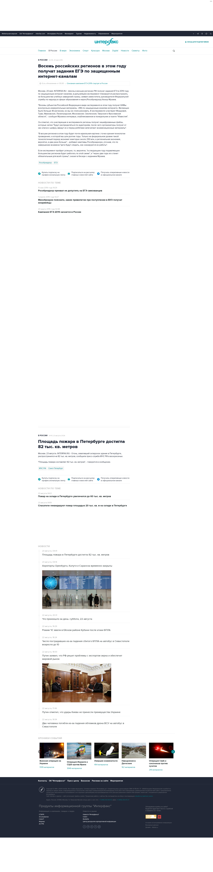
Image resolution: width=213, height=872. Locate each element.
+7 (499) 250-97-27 (123, 800)
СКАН (85, 817)
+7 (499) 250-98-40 (105, 800)
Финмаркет (69, 34)
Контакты (42, 781)
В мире (63, 51)
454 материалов (101, 765)
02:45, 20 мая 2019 (56, 60)
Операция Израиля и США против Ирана (77, 763)
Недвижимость (90, 34)
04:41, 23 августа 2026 (57, 436)
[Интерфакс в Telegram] (88, 826)
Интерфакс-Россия (54, 34)
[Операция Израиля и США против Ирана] (79, 759)
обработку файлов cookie (144, 796)
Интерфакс (106, 41)
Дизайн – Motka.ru (151, 827)
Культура (95, 51)
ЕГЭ (55, 163)
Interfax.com (40, 34)
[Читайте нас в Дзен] (84, 826)
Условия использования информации (158, 823)
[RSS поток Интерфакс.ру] (95, 826)
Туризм (79, 34)
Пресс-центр (73, 781)
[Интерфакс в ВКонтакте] (91, 826)
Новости (125, 51)
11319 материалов (47, 767)
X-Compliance (44, 817)
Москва (106, 51)
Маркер (42, 822)
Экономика (74, 51)
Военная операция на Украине (67, 230)
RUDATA (86, 819)
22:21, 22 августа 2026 (92, 231)
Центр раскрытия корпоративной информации (99, 822)
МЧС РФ (42, 468)
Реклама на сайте (100, 781)
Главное (42, 51)
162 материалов (128, 767)
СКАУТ (41, 819)
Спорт (86, 51)
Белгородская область (48, 349)
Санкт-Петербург (55, 468)
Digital (115, 51)
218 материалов (155, 770)
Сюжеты (136, 51)
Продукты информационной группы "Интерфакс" (75, 806)
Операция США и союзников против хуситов (158, 763)
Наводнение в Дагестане (129, 762)
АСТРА (41, 824)
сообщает (86, 256)
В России (53, 51)
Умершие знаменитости (106, 761)
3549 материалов (74, 768)
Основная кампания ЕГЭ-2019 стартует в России (87, 83)
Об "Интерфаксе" (26, 34)
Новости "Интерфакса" (91, 814)
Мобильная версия (9, 34)
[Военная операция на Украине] (52, 758)
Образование (103, 34)
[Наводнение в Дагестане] (134, 758)
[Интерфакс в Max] (99, 826)
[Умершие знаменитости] (106, 758)
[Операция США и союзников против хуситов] (161, 758)
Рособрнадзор (45, 163)
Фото (144, 51)
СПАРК (41, 814)
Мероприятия (116, 34)
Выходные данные (152, 825)
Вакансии (85, 781)
